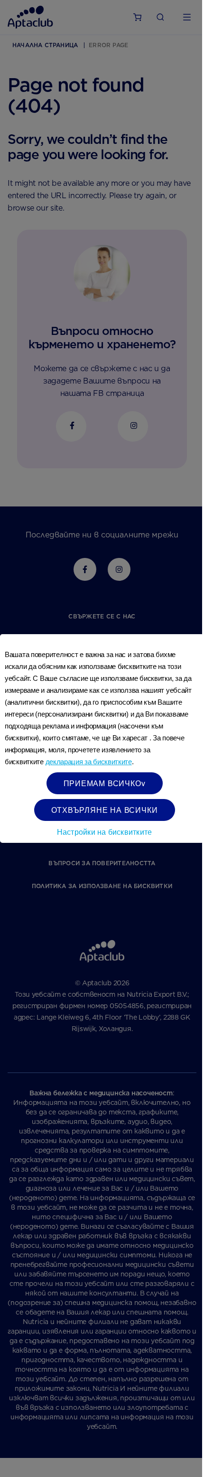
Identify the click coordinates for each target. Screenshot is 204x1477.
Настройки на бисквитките (104, 831)
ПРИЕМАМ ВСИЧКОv (105, 783)
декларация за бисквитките (89, 762)
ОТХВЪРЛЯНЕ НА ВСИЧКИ (104, 809)
